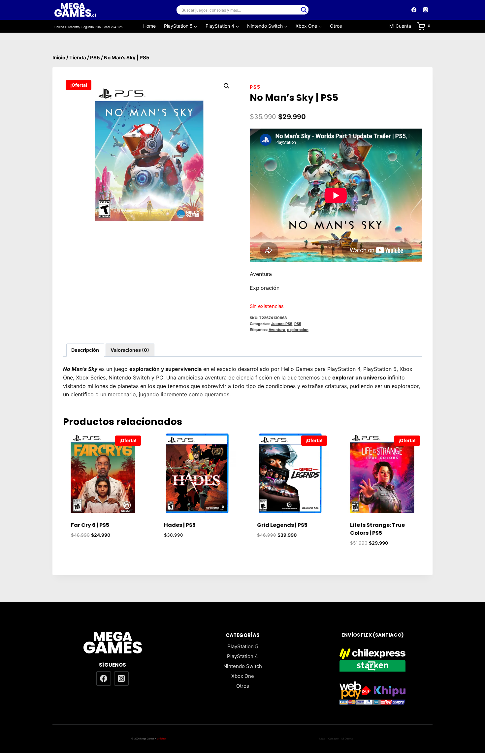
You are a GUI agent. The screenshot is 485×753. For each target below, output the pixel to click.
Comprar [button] (103, 554)
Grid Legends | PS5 (282, 525)
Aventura (277, 329)
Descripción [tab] (85, 350)
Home (149, 26)
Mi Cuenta (400, 26)
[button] (227, 86)
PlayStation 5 (242, 646)
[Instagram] (425, 10)
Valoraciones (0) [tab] (130, 350)
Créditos (162, 738)
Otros (336, 26)
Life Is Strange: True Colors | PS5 (377, 529)
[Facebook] (414, 10)
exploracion (297, 329)
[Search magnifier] (303, 10)
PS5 (255, 87)
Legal (322, 738)
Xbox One (242, 676)
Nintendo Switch (242, 666)
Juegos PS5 (281, 323)
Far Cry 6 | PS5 (90, 525)
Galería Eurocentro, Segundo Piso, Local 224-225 (88, 27)
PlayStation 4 (242, 656)
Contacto (333, 738)
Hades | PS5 (180, 525)
